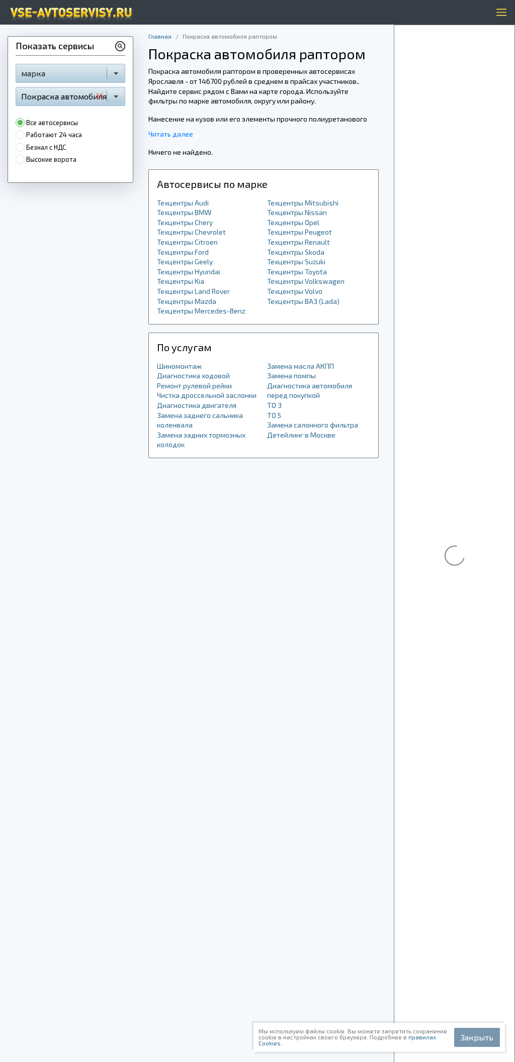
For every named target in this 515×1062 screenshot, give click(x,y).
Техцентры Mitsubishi (302, 202)
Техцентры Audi (183, 202)
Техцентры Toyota (297, 271)
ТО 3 (274, 405)
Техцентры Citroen (187, 242)
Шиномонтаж (179, 366)
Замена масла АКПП (300, 366)
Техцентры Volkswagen (306, 281)
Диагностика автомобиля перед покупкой (309, 390)
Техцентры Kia (180, 281)
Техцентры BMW (184, 212)
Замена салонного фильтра (312, 424)
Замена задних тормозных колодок (201, 440)
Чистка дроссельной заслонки (206, 395)
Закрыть (477, 1037)
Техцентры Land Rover (193, 291)
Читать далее (170, 134)
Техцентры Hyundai (188, 271)
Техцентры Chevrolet (191, 232)
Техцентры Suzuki (296, 261)
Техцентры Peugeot (299, 232)
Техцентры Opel (293, 222)
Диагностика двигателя (196, 405)
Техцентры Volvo (294, 291)
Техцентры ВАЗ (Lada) (303, 301)
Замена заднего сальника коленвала (200, 420)
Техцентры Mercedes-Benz (201, 310)
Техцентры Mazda (186, 301)
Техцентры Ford (183, 252)
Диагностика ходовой (193, 375)
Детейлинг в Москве (301, 435)
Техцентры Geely (185, 261)
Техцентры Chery (185, 222)
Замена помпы (291, 375)
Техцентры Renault (298, 242)
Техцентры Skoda (295, 252)
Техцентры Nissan (297, 212)
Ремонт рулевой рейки (194, 385)
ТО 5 (274, 415)
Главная (159, 36)
